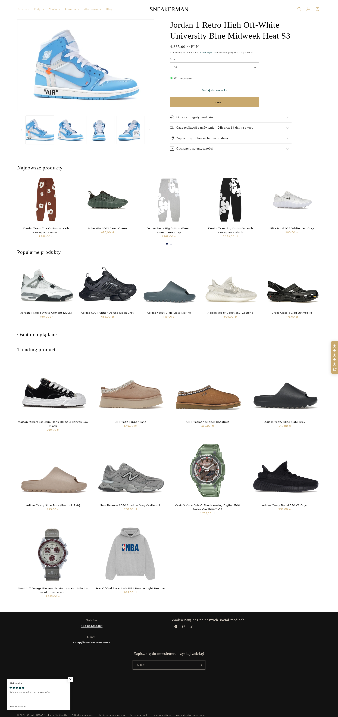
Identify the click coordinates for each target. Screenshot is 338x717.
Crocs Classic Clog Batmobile (292, 312)
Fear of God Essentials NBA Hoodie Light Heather (130, 588)
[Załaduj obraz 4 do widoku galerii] (131, 130)
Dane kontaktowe (162, 715)
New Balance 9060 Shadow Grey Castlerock (130, 505)
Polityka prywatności (83, 715)
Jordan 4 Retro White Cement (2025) (46, 312)
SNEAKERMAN (35, 715)
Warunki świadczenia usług (190, 715)
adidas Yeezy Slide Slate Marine (169, 312)
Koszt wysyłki (208, 52)
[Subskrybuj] (200, 665)
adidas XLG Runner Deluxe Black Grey (107, 312)
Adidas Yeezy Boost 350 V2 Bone (230, 312)
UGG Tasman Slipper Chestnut (207, 422)
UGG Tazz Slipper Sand (130, 422)
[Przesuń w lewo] (21, 130)
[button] (39, 9)
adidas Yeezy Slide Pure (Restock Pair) (53, 505)
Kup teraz (214, 102)
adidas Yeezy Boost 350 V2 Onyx (285, 505)
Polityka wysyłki (139, 715)
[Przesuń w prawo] (150, 130)
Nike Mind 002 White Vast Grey (292, 228)
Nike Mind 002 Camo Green (107, 228)
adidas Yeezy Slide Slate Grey (284, 422)
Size (172, 59)
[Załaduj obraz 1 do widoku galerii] (40, 130)
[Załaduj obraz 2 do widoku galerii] (70, 130)
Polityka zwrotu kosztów (112, 715)
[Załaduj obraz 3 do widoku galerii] (100, 130)
